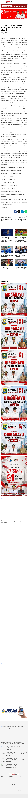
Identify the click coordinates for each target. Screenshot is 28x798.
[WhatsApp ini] (25, 211)
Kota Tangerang (9, 746)
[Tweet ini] (18, 211)
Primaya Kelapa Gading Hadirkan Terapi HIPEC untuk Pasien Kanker (21, 269)
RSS (15, 784)
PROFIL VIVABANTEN (20, 779)
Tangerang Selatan (10, 758)
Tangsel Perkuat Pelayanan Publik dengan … (15, 760)
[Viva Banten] (14, 2)
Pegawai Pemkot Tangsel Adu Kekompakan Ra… (14, 766)
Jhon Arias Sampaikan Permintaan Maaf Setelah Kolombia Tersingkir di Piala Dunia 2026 (21, 240)
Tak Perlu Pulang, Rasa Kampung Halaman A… (13, 743)
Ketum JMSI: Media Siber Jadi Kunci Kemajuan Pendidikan (21, 255)
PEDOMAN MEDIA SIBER (7, 779)
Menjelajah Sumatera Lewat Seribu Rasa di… (15, 754)
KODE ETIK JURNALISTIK (7, 776)
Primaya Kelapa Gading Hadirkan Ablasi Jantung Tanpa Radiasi (7, 255)
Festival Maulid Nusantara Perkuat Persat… (15, 748)
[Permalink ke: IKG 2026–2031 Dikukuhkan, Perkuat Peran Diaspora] (7, 262)
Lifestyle (13, 742)
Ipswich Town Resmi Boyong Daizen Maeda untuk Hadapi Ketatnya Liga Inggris (6, 239)
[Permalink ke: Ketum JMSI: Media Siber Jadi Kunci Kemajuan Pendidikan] (21, 249)
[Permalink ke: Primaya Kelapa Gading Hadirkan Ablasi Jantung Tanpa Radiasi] (7, 249)
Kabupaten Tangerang (5, 742)
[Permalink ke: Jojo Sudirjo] (2, 33)
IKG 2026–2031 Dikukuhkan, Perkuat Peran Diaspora (6, 269)
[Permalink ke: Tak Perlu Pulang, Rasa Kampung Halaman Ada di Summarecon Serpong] (14, 733)
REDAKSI (20, 776)
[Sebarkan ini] (15, 211)
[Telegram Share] (22, 211)
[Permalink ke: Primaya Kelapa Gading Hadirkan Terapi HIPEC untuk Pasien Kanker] (21, 262)
